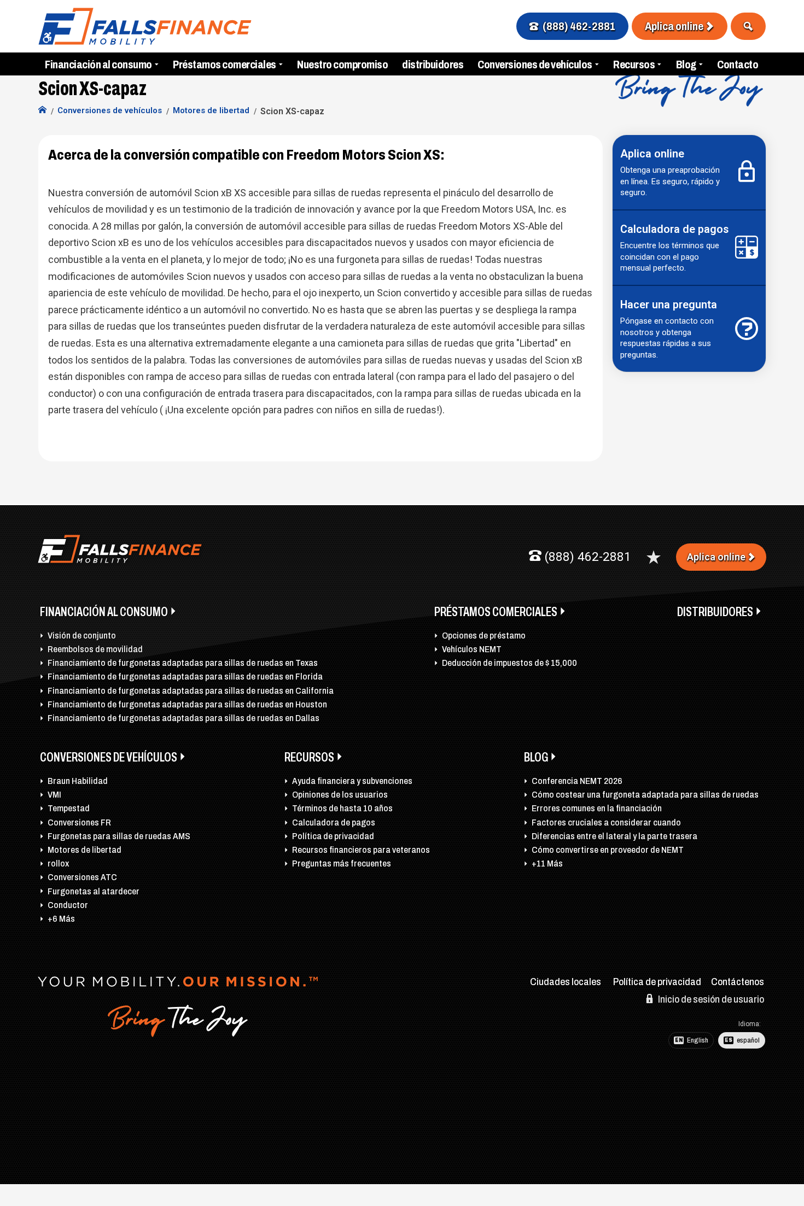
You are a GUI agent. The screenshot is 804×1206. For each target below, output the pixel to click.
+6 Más (61, 918)
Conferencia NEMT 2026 (577, 781)
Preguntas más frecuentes (341, 863)
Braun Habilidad (78, 781)
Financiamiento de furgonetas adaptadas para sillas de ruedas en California (191, 690)
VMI (54, 794)
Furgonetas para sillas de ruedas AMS (119, 836)
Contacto (737, 64)
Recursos (634, 64)
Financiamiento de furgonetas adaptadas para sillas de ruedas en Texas (183, 663)
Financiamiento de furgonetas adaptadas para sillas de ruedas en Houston (187, 704)
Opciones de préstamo (484, 635)
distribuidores (432, 64)
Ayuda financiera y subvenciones (352, 781)
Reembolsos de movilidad (95, 649)
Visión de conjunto (82, 635)
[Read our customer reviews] (653, 557)
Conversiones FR (79, 822)
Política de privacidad (333, 836)
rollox (58, 863)
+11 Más (547, 863)
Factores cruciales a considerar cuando (606, 822)
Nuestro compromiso (342, 64)
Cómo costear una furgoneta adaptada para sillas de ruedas (645, 794)
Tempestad (69, 808)
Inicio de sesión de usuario (710, 999)
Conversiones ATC (82, 877)
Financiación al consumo (98, 64)
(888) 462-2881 (579, 26)
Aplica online (674, 26)
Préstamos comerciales (224, 64)
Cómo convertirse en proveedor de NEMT (608, 849)
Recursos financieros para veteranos (361, 849)
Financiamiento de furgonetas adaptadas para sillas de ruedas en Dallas (183, 718)
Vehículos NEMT (472, 649)
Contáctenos (737, 981)
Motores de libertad (84, 849)
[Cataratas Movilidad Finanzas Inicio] (42, 111)
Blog (686, 64)
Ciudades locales (565, 981)
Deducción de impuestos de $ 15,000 (509, 663)
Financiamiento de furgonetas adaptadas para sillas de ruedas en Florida (185, 676)
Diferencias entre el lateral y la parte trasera (614, 836)
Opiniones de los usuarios (340, 794)
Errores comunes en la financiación (597, 808)
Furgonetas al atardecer (93, 891)
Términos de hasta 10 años (342, 808)
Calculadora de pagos (333, 822)
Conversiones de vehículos (534, 64)
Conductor (68, 905)
